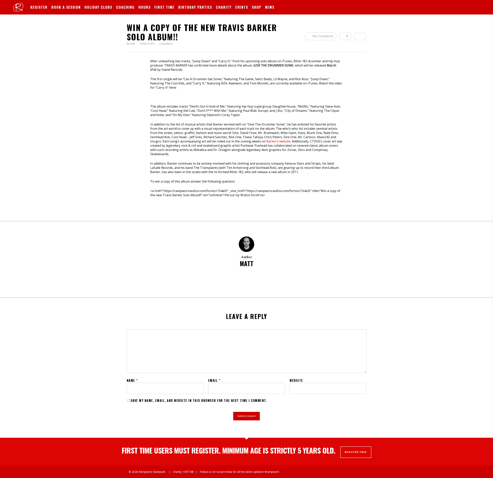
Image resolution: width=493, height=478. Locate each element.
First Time (164, 7)
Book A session (66, 7)
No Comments (322, 36)
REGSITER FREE (356, 452)
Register (39, 7)
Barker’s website (278, 141)
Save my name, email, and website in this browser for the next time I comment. (199, 400)
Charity (223, 7)
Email (214, 380)
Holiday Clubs (98, 7)
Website (296, 380)
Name (132, 380)
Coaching (125, 7)
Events (241, 7)
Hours (144, 7)
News (269, 7)
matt (132, 43)
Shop (256, 7)
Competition (166, 43)
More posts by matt (246, 276)
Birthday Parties (195, 7)
